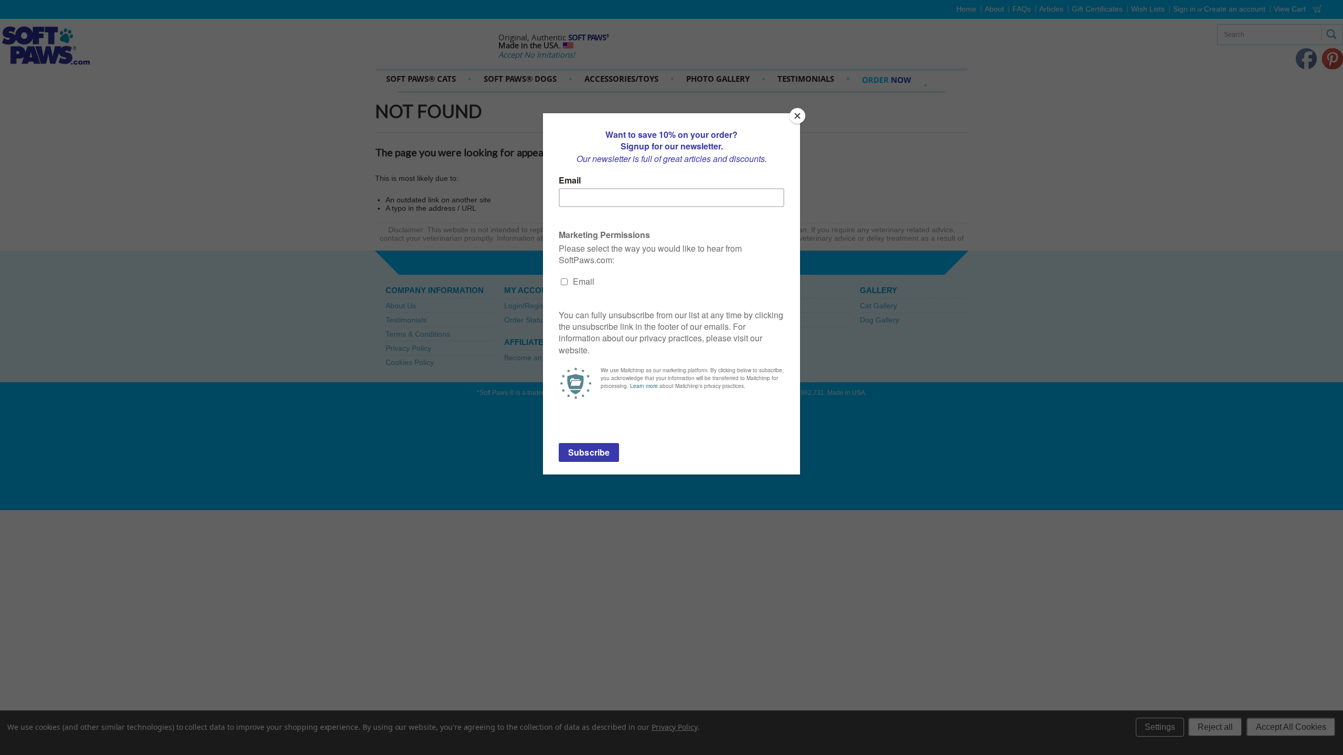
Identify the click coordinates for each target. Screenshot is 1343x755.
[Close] (797, 116)
